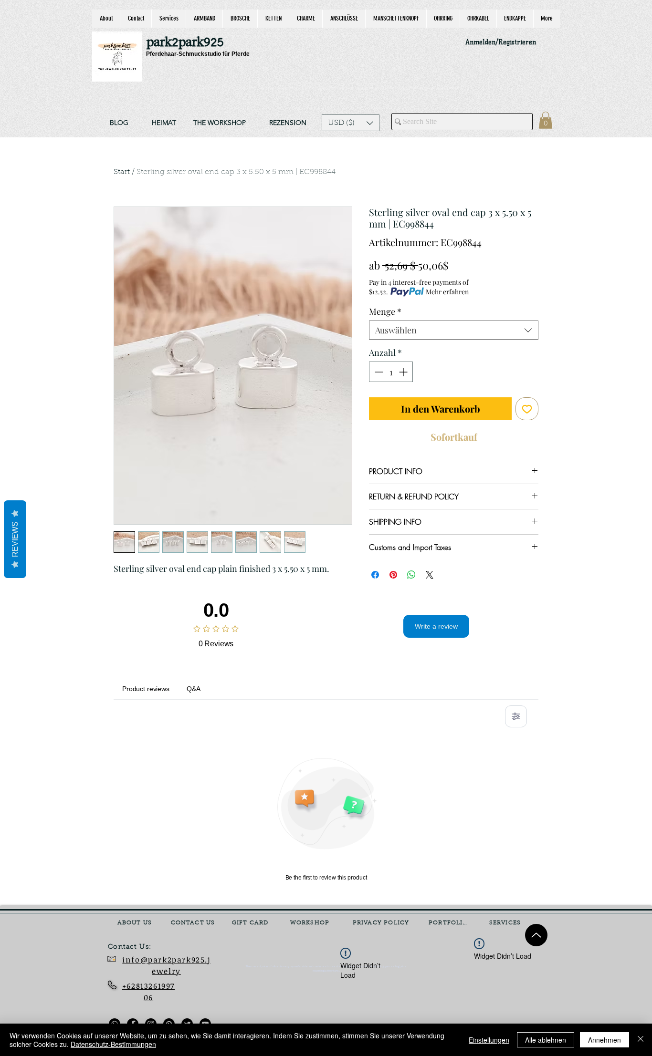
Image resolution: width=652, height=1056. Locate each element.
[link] (545, 120)
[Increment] (404, 372)
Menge (385, 311)
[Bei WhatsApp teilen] (411, 574)
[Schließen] (640, 1039)
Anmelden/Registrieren (500, 42)
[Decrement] (377, 372)
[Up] (536, 935)
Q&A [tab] (193, 689)
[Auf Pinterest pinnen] (393, 574)
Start (122, 172)
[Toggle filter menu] (516, 716)
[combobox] (453, 330)
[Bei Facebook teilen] (375, 574)
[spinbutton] (391, 372)
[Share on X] (429, 574)
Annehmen (604, 1040)
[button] (350, 122)
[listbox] (350, 122)
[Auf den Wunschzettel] (526, 408)
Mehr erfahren (447, 291)
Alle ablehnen (545, 1040)
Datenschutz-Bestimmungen (113, 1044)
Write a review (436, 626)
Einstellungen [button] (489, 1040)
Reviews (15, 539)
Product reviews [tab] (145, 689)
